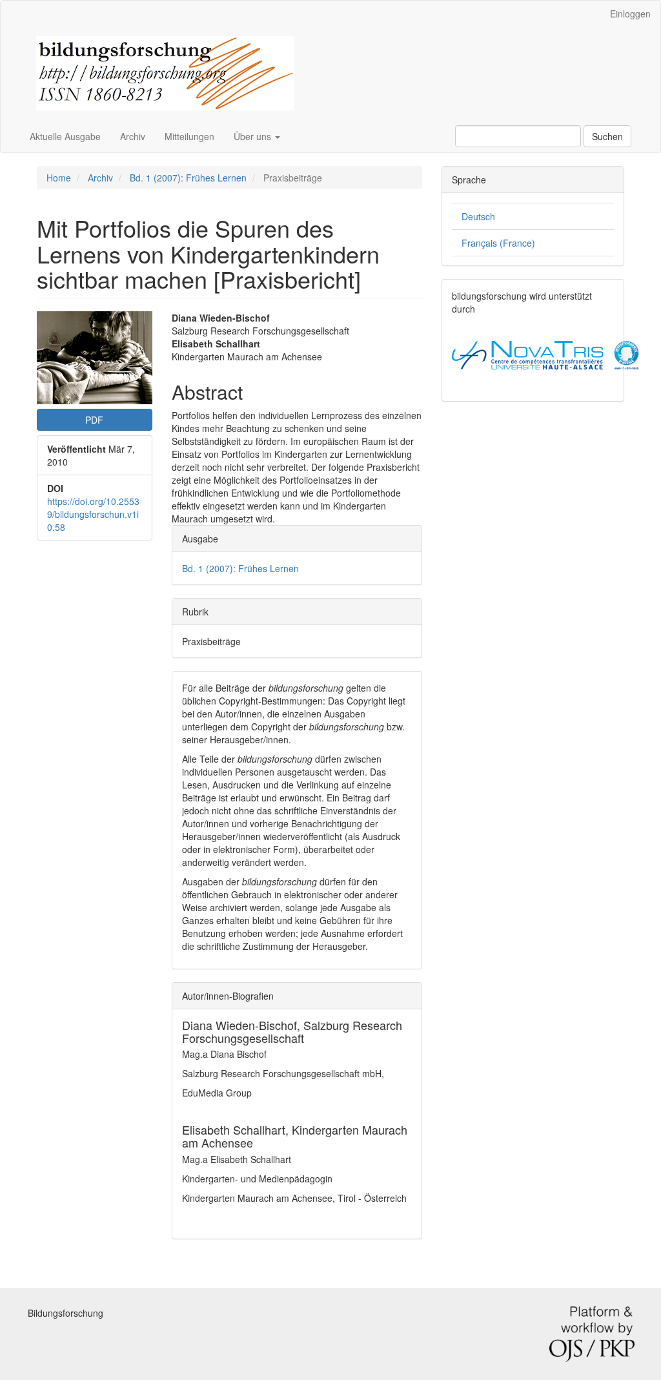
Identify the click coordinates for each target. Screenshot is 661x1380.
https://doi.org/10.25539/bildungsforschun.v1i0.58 (93, 514)
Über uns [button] (254, 136)
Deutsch (478, 216)
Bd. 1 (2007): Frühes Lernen (188, 177)
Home (58, 177)
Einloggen (630, 13)
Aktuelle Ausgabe (65, 136)
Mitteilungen (189, 136)
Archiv (132, 136)
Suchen (607, 136)
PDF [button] (94, 419)
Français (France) (498, 242)
